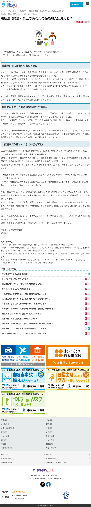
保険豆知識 (22, 11)
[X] (42, 484)
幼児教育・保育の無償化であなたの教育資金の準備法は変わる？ (27, 323)
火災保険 (49, 432)
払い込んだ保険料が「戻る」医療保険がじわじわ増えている (26, 299)
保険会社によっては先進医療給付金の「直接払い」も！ (24, 304)
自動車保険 (50, 436)
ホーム (3, 11)
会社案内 (4, 455)
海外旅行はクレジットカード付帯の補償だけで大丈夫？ (24, 328)
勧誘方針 (49, 455)
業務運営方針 (6, 458)
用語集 (3, 444)
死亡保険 (49, 424)
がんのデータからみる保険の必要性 (16, 289)
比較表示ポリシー (7, 448)
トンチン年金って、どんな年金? (15, 279)
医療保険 (4, 420)
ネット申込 (50, 440)
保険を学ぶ (12, 11)
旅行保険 (4, 440)
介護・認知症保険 (7, 428)
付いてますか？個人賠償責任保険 (15, 274)
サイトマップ (51, 448)
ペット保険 (5, 436)
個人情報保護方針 (7, 462)
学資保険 (49, 428)
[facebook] (48, 484)
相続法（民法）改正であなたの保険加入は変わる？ (22, 314)
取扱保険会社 (51, 458)
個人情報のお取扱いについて (57, 462)
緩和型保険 (5, 424)
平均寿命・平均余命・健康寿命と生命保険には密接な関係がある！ (28, 309)
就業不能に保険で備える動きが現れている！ (19, 319)
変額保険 (4, 432)
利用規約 (49, 444)
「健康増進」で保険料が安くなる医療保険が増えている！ (25, 294)
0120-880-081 (18, 492)
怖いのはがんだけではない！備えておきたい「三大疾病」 (25, 333)
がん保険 (49, 420)
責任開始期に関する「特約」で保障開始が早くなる (22, 284)
